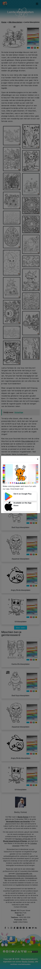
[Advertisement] (20, 384)
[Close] (37, 459)
